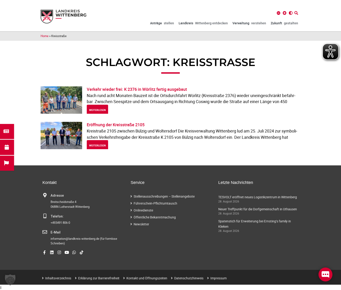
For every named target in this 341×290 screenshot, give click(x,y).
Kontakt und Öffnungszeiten (146, 278)
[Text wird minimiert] (278, 13)
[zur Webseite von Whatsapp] (74, 252)
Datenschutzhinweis (188, 278)
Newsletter (141, 224)
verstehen (249, 23)
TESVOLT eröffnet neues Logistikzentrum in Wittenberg (257, 197)
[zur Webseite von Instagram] (59, 252)
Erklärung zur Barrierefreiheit (98, 278)
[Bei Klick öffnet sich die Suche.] (296, 13)
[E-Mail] (44, 232)
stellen (162, 23)
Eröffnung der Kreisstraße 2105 (116, 124)
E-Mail (56, 232)
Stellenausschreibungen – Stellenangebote (164, 196)
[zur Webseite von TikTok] (82, 252)
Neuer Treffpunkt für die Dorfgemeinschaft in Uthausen (257, 209)
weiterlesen (97, 110)
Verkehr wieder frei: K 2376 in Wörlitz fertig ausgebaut (137, 89)
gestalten (284, 23)
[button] (10, 280)
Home (44, 36)
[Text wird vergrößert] (284, 13)
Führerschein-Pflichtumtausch (155, 203)
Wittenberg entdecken (203, 23)
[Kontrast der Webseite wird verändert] (291, 13)
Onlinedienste (143, 210)
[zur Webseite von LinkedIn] (52, 252)
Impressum (218, 278)
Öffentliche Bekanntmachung (155, 217)
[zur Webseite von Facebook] (44, 252)
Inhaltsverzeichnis (58, 278)
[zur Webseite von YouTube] (67, 252)
